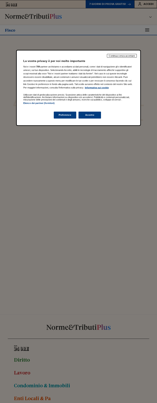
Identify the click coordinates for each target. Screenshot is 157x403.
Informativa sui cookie (97, 87)
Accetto (89, 115)
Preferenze (65, 115)
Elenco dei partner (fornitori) (39, 103)
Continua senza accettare (122, 55)
